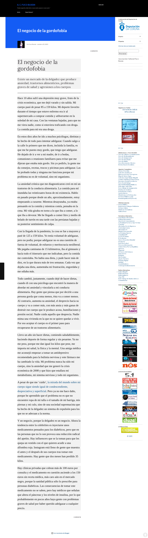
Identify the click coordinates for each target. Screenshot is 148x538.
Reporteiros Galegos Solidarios (128, 206)
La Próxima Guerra (124, 233)
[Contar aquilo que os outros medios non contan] (129, 333)
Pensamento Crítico (125, 191)
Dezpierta (121, 241)
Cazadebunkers (123, 264)
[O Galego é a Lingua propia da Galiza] (129, 377)
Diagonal (121, 250)
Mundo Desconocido (125, 231)
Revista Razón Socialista (126, 165)
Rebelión (121, 255)
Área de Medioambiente (126, 156)
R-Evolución (122, 238)
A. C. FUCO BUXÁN (26, 5)
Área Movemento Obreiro (126, 163)
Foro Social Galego (124, 183)
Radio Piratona (123, 273)
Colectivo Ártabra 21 (125, 172)
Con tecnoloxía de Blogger (61, 533)
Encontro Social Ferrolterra (127, 181)
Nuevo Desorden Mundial (126, 240)
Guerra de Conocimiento (126, 221)
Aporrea (121, 248)
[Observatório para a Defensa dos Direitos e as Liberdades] (129, 416)
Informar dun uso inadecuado (126, 46)
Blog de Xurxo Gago (124, 176)
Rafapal (120, 262)
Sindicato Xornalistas (125, 210)
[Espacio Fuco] (129, 143)
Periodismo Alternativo (126, 217)
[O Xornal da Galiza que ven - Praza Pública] (129, 322)
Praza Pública (122, 204)
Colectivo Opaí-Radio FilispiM (128, 178)
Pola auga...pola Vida (125, 186)
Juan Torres (122, 253)
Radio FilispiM (122, 272)
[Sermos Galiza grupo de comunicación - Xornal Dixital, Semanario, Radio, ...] (129, 327)
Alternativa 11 (122, 229)
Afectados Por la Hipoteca (127, 226)
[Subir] (145, 535)
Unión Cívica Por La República (128, 247)
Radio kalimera (123, 275)
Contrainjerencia (124, 228)
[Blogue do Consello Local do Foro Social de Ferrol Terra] (129, 388)
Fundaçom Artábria (124, 190)
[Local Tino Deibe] (129, 130)
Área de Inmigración (125, 158)
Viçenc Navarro (123, 259)
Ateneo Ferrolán (123, 171)
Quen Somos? (29, 12)
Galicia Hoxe (122, 211)
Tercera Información (125, 245)
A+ (119, 103)
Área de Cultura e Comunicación (129, 154)
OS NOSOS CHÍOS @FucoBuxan (129, 111)
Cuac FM (121, 277)
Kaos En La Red (123, 243)
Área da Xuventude (124, 159)
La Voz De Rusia (123, 236)
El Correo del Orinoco (125, 252)
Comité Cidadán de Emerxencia (128, 179)
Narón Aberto (123, 193)
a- (123, 103)
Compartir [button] (94, 51)
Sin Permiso (122, 257)
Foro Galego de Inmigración (127, 188)
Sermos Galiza (123, 208)
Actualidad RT (122, 235)
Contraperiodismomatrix (126, 265)
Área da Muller (123, 161)
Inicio (18, 12)
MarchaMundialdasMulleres (127, 184)
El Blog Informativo (124, 219)
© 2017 (129, 436)
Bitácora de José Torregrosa (127, 174)
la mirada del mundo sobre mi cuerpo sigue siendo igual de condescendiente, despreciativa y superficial (48, 387)
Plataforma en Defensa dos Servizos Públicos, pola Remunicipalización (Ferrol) (127, 196)
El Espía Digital (123, 260)
